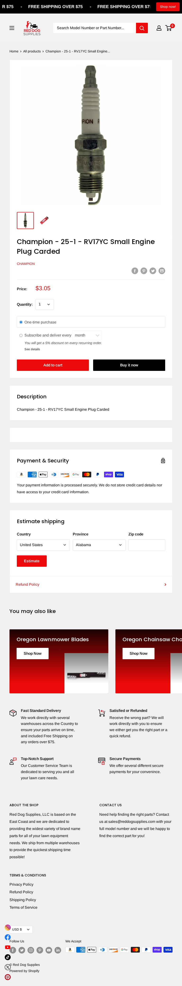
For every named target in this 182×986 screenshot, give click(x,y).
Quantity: (25, 304)
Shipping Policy (22, 900)
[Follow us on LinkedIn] (58, 950)
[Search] (142, 28)
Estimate (32, 561)
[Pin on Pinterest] (144, 270)
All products (32, 51)
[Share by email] (162, 270)
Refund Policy (27, 584)
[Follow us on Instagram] (30, 950)
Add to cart (52, 365)
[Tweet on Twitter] (153, 270)
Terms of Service (23, 907)
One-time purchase (40, 322)
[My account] (159, 28)
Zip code (135, 534)
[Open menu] (11, 28)
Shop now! (168, 7)
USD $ (17, 929)
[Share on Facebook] (135, 270)
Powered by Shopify (24, 971)
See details (32, 349)
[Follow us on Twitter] (21, 950)
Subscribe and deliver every (48, 335)
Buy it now (129, 365)
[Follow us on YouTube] (49, 950)
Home (13, 51)
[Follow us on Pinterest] (39, 950)
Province (80, 534)
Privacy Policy (21, 884)
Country (24, 534)
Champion (26, 264)
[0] (169, 28)
